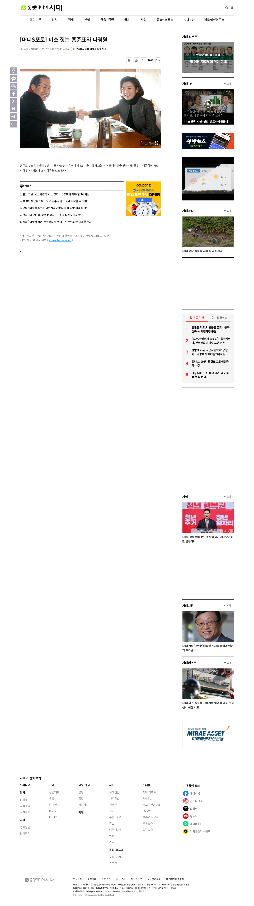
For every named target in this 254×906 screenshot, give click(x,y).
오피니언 (35, 20)
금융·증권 (107, 20)
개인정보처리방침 (175, 879)
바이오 (53, 811)
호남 (111, 823)
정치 (55, 20)
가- (143, 60)
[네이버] (13, 108)
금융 (81, 792)
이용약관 (120, 879)
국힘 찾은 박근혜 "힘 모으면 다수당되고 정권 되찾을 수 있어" (54, 201)
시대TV (189, 20)
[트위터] (13, 101)
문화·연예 (115, 857)
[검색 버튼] (227, 8)
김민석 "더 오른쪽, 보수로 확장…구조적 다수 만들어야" (51, 215)
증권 (81, 798)
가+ (158, 60)
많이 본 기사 (197, 317)
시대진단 (114, 792)
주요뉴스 (148, 823)
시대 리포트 (189, 36)
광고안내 (91, 879)
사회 (144, 20)
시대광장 (188, 210)
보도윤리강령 (154, 879)
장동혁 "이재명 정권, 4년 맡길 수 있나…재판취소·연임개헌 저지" (56, 222)
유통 (51, 798)
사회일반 (114, 798)
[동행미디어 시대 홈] (41, 8)
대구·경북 (115, 829)
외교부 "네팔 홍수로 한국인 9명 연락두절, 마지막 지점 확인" (53, 208)
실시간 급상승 (219, 317)
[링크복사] (13, 124)
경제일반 (25, 827)
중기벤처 (54, 804)
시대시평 (188, 605)
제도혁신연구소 (214, 20)
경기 (111, 811)
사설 (185, 496)
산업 (87, 20)
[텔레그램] (13, 116)
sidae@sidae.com (60, 240)
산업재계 (54, 792)
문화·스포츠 (165, 20)
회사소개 (77, 879)
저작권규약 (136, 879)
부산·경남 (115, 817)
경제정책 (25, 833)
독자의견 (106, 879)
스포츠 (113, 863)
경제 (71, 20)
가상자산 (83, 804)
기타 (111, 842)
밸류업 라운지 (151, 817)
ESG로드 (148, 811)
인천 (111, 836)
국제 (127, 20)
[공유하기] (136, 60)
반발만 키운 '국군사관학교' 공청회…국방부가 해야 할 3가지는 (54, 194)
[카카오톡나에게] (13, 86)
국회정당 (25, 806)
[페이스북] (13, 93)
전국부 (113, 804)
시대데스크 (189, 662)
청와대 (24, 799)
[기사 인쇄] (129, 60)
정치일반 (25, 812)
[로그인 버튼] (232, 8)
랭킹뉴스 (148, 829)
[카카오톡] (13, 78)
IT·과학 (53, 817)
